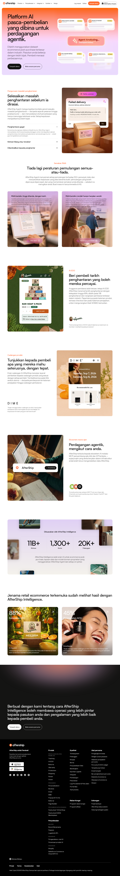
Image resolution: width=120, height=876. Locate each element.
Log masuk (77, 3)
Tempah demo (93, 3)
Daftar (85, 3)
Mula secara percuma (32, 66)
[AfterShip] (9, 3)
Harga (55, 3)
